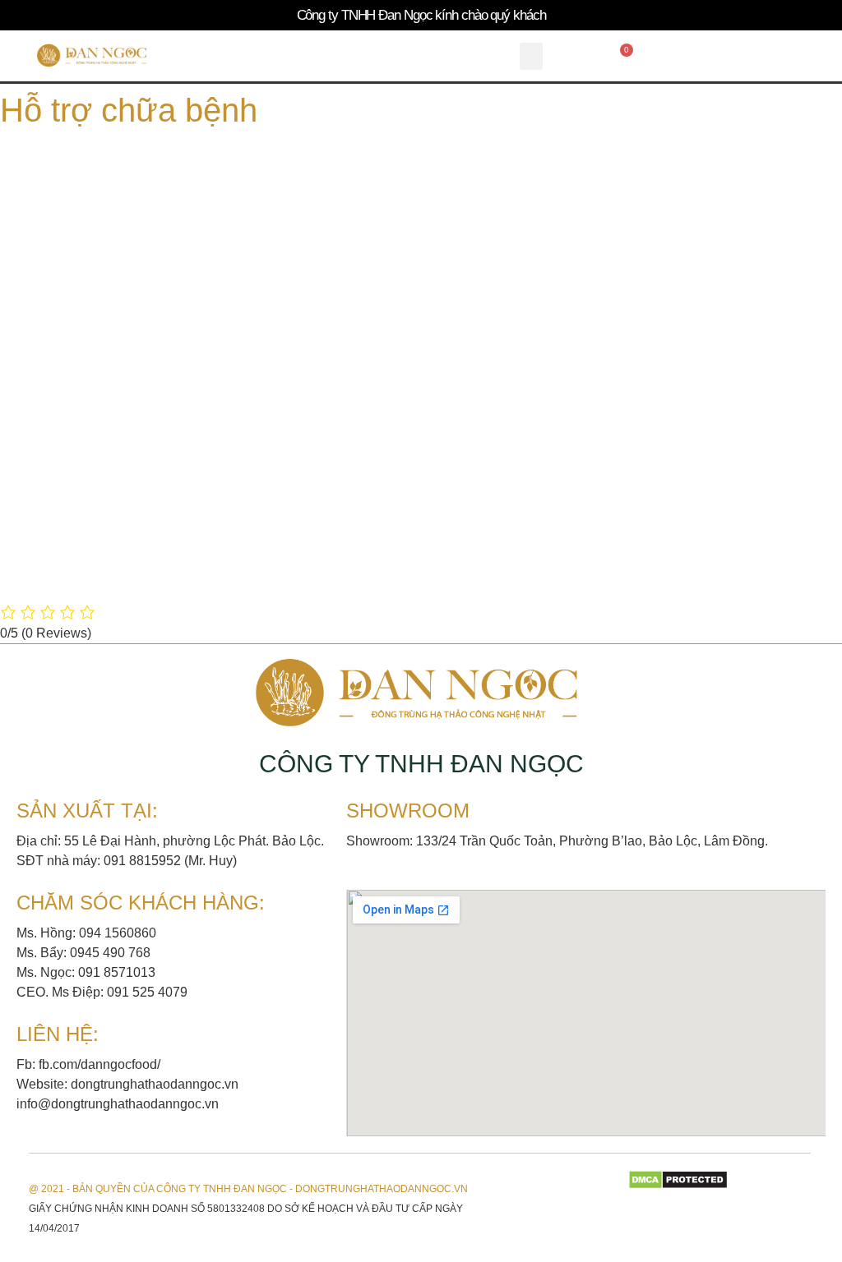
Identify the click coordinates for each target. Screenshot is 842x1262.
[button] (531, 56)
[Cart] (622, 56)
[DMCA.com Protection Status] (678, 1185)
